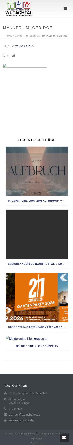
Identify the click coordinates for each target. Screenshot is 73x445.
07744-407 (15, 408)
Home (9, 35)
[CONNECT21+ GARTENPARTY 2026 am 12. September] (37, 297)
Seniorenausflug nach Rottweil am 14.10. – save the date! (38, 264)
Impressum (36, 438)
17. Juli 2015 (22, 46)
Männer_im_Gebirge (27, 35)
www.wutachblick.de (21, 420)
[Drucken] (15, 55)
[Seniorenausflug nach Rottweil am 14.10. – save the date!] (37, 234)
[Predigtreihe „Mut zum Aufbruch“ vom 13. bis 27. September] (37, 171)
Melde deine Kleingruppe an (37, 346)
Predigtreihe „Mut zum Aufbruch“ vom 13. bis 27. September (38, 200)
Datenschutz (36, 442)
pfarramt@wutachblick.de (24, 414)
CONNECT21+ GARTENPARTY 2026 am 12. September (38, 327)
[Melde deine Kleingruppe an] (37, 338)
